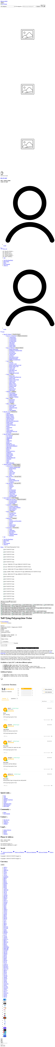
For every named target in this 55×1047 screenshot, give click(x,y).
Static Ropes (12, 342)
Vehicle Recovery (10, 418)
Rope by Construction (11, 335)
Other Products (6, 805)
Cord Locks (12, 369)
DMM (7, 439)
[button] (52, 719)
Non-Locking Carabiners (14, 507)
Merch (10, 409)
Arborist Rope (9, 465)
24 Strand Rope (12, 339)
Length (9, 636)
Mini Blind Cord (13, 370)
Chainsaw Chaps (13, 495)
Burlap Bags (12, 399)
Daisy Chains (12, 503)
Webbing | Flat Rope (8, 799)
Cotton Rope (12, 354)
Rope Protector (12, 496)
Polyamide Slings (13, 500)
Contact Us (6, 822)
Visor (10, 488)
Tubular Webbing (13, 394)
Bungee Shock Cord (13, 366)
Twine (7, 374)
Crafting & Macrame (11, 425)
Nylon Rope (12, 351)
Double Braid (12, 345)
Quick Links (12, 526)
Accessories (9, 527)
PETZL (8, 450)
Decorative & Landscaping (12, 421)
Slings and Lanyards (11, 499)
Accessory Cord (12, 363)
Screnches (11, 481)
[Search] (42, 6)
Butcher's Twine (13, 385)
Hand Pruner (12, 479)
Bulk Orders (6, 261)
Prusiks (10, 470)
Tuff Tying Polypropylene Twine (10, 717)
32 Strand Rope (12, 341)
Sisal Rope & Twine (13, 357)
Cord (7, 361)
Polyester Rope (12, 353)
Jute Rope (11, 355)
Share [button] (6, 719)
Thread (5, 801)
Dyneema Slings (13, 502)
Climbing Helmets (13, 534)
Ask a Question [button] (48, 692)
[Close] (2, 1039)
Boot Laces (11, 371)
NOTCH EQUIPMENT (11, 446)
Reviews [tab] (4, 698)
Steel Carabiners (13, 508)
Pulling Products (13, 395)
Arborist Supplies (9, 255)
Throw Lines (12, 472)
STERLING (9, 456)
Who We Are (6, 820)
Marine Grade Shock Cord (15, 365)
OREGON (8, 447)
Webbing (8, 391)
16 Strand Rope (12, 338)
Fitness (7, 428)
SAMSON (8, 452)
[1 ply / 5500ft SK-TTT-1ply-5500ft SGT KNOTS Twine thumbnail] (23, 606)
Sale (4, 257)
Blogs (4, 263)
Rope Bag (11, 533)
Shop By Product (9, 251)
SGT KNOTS (9, 435)
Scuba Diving (9, 423)
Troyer (7, 460)
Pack (7, 639)
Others (8, 403)
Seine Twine (12, 382)
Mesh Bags (11, 401)
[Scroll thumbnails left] (2, 603)
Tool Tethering (12, 410)
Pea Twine (11, 387)
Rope (4, 795)
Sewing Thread (12, 405)
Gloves (10, 487)
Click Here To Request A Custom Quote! (27, 648)
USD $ (2, 864)
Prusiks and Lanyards (14, 373)
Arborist (8, 413)
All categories (18, 6)
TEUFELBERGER (10, 457)
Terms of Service (7, 830)
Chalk (10, 529)
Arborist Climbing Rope (14, 467)
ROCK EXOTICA (10, 451)
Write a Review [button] (48, 689)
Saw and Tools (9, 476)
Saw (10, 478)
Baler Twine (12, 390)
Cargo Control (9, 430)
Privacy (5, 832)
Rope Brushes (12, 531)
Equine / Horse (9, 422)
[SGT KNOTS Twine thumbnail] (6, 605)
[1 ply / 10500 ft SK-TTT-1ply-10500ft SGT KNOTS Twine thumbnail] (38, 608)
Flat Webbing (12, 393)
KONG (8, 442)
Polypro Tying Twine (14, 379)
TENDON (8, 459)
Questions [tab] (13, 698)
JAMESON (9, 440)
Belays (10, 519)
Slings (10, 475)
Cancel (38, 6)
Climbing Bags (12, 492)
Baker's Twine (12, 383)
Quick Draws (12, 510)
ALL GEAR (9, 436)
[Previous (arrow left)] (1, 1044)
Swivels (11, 522)
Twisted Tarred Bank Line (15, 377)
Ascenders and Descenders (15, 521)
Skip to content (4, 1)
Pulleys (10, 523)
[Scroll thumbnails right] (4, 603)
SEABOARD (9, 453)
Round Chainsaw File (14, 480)
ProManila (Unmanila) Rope (15, 350)
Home (2, 547)
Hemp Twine (12, 378)
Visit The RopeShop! (8, 260)
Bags (7, 398)
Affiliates (5, 823)
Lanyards (11, 471)
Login (4, 245)
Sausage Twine (12, 386)
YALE (7, 461)
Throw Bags (12, 493)
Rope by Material (10, 347)
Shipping (5, 833)
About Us (5, 265)
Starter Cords (12, 367)
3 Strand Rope (12, 337)
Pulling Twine (12, 381)
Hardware (8, 518)
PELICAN (8, 448)
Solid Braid (11, 343)
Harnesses (11, 486)
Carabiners (8, 504)
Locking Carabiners (13, 506)
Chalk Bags (11, 530)
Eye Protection (12, 490)
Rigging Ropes (12, 468)
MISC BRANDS (10, 463)
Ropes (7, 511)
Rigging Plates (12, 525)
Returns (5, 831)
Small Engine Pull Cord (11, 431)
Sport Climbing (8, 256)
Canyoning (8, 432)
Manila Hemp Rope (13, 349)
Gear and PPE (9, 483)
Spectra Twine (12, 388)
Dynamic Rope (12, 513)
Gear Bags (11, 402)
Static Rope (11, 514)
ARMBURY (9, 438)
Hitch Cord (11, 473)
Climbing (5, 798)
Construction (9, 427)
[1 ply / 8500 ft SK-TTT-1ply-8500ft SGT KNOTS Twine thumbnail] (13, 608)
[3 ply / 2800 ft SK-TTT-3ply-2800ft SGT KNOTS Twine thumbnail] (13, 611)
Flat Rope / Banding (13, 396)
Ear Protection (12, 491)
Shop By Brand (8, 254)
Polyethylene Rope (13, 358)
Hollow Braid (12, 346)
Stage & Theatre (10, 419)
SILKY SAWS (9, 455)
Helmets (11, 484)
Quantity (6, 641)
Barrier (7, 426)
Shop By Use (8, 252)
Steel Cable (11, 406)
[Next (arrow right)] (2, 1044)
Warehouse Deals (13, 407)
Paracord (11, 362)
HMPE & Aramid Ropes (14, 359)
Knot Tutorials (6, 264)
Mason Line (12, 375)
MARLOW (9, 443)
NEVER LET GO (10, 444)
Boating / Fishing (10, 417)
